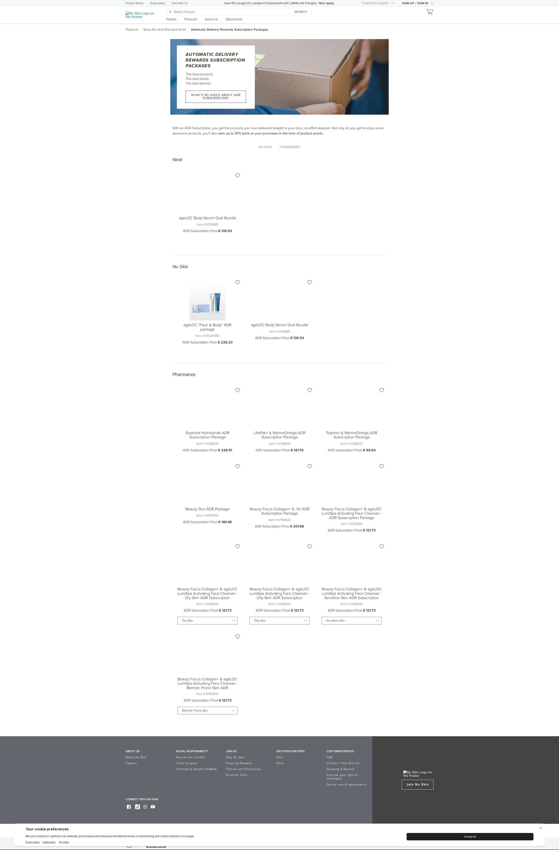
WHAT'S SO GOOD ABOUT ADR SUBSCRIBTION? (216, 96)
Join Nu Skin (417, 784)
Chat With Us (180, 3)
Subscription (157, 3)
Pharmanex (290, 147)
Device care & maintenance (346, 784)
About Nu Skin (136, 757)
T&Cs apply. (326, 3)
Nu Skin (265, 147)
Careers (131, 763)
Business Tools (236, 775)
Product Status (134, 3)
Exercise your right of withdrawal (341, 777)
